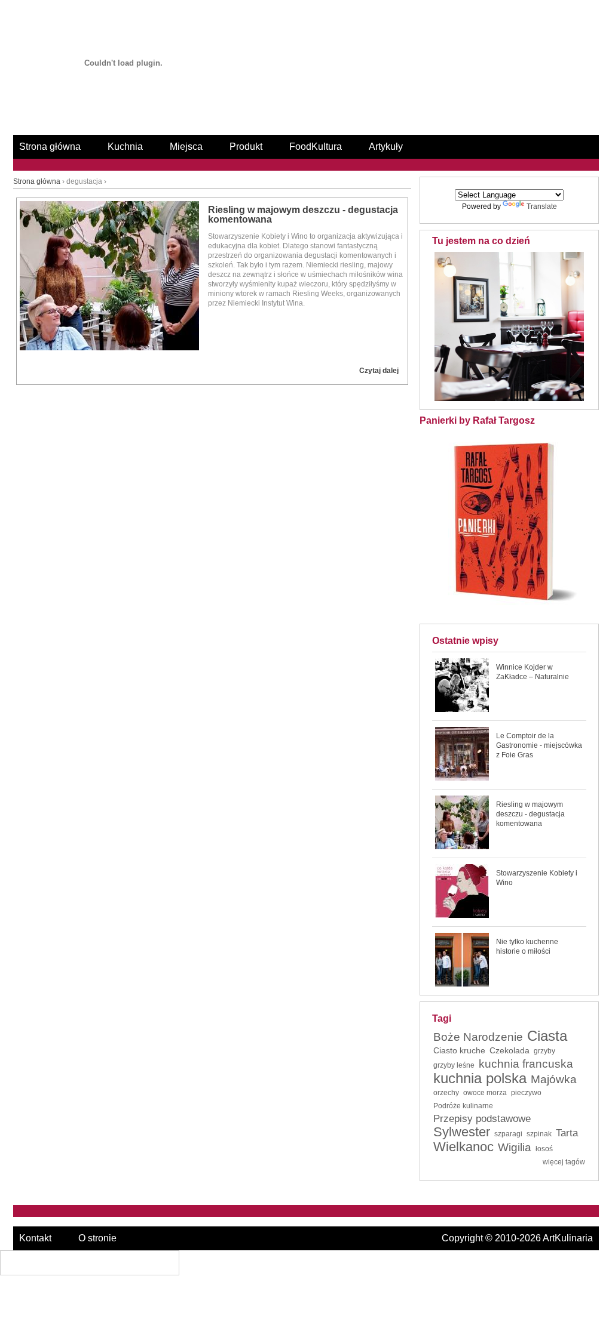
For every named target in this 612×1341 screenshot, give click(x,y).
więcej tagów (564, 1162)
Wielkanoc (463, 1147)
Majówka (554, 1079)
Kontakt (35, 1238)
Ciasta (547, 1036)
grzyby (544, 1051)
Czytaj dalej (379, 370)
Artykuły (386, 146)
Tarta (567, 1133)
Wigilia (514, 1147)
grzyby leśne (454, 1065)
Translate (542, 206)
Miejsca (186, 146)
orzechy (446, 1093)
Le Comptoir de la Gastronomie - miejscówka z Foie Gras (539, 745)
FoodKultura (315, 146)
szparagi (508, 1134)
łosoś (544, 1149)
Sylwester (461, 1132)
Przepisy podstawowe (482, 1119)
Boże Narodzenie (478, 1037)
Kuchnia (125, 146)
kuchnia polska (480, 1078)
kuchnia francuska (526, 1064)
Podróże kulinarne (463, 1106)
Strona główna (50, 146)
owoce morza (485, 1093)
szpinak (539, 1134)
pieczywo (526, 1093)
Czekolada (509, 1050)
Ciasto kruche (459, 1050)
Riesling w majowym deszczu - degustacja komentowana (303, 214)
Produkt (246, 146)
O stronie (97, 1238)
